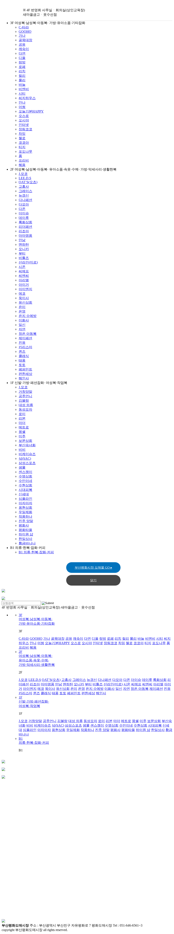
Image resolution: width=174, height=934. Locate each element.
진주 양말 (26, 521)
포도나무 (25, 151)
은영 (22, 311)
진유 (22, 342)
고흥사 (24, 186)
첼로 (22, 138)
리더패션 (25, 226)
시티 (22, 93)
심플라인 (25, 498)
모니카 (24, 249)
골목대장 (25, 40)
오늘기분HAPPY (31, 111)
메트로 (24, 427)
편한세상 (25, 374)
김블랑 (24, 400)
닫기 (93, 580)
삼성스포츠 (27, 463)
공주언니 (25, 396)
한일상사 (25, 539)
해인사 (24, 378)
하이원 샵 (26, 534)
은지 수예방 (27, 316)
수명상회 (25, 476)
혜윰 (22, 165)
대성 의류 (26, 405)
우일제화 (25, 512)
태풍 (22, 360)
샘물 (22, 467)
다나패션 (25, 200)
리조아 (24, 231)
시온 (22, 267)
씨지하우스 (27, 98)
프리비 (24, 160)
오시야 (24, 120)
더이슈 (24, 213)
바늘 (22, 84)
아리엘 (24, 280)
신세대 (24, 494)
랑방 (22, 62)
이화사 (24, 320)
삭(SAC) (25, 458)
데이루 (24, 218)
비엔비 (24, 89)
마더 (22, 423)
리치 (22, 71)
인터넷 (24, 125)
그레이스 (25, 191)
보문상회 (25, 440)
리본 (22, 418)
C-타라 (24, 27)
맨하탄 (24, 244)
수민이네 (25, 481)
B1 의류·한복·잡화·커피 (36, 552)
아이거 (24, 284)
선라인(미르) (28, 262)
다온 (22, 209)
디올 (22, 58)
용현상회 (25, 507)
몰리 (22, 80)
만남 (22, 240)
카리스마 (25, 347)
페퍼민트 (25, 369)
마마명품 (25, 235)
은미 (22, 307)
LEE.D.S (25, 178)
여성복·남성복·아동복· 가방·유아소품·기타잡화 (37, 619)
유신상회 (25, 302)
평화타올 (25, 530)
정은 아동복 (27, 333)
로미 (22, 414)
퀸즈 (22, 351)
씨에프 (24, 271)
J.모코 (23, 174)
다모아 (24, 204)
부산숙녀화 (27, 445)
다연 (22, 53)
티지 (22, 147)
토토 (22, 365)
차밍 (22, 133)
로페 (22, 67)
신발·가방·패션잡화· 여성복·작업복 (34, 702)
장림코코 (25, 129)
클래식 (24, 356)
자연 (22, 329)
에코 (22, 293)
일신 (22, 325)
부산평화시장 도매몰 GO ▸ (93, 567)
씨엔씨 (24, 276)
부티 (22, 253)
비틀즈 (24, 258)
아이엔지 (25, 289)
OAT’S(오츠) (28, 182)
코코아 (24, 142)
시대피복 (25, 490)
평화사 (24, 525)
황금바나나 (27, 543)
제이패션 (25, 338)
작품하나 (25, 516)
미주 (22, 436)
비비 (22, 449)
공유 (22, 44)
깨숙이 (24, 49)
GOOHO (25, 31)
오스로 (24, 116)
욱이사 (24, 298)
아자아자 (25, 503)
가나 (22, 35)
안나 (22, 102)
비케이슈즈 (27, 454)
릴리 (22, 75)
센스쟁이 (25, 472)
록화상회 (25, 222)
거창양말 (25, 391)
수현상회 (25, 485)
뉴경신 (24, 195)
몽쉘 (22, 432)
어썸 (22, 107)
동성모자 (25, 409)
